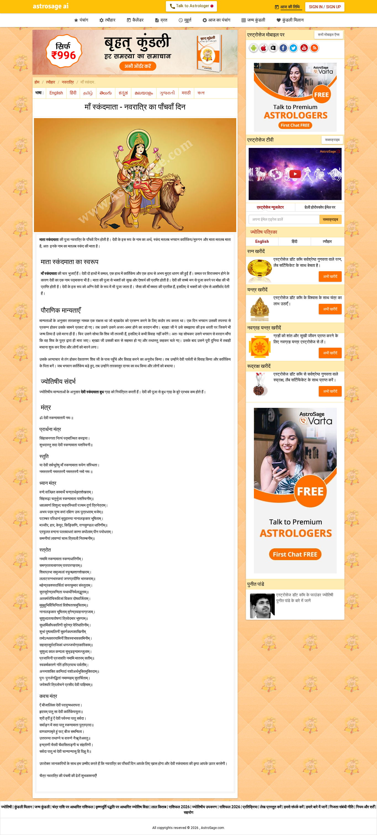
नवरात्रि (68, 82)
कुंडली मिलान (290, 20)
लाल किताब (159, 807)
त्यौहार (107, 20)
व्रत (161, 20)
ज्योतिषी (7, 807)
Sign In (316, 7)
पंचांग (81, 20)
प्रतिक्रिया (250, 807)
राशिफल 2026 (179, 807)
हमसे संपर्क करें (294, 807)
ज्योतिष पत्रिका (263, 232)
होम (36, 82)
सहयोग (188, 812)
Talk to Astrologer (189, 6)
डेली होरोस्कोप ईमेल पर (319, 207)
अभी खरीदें (330, 276)
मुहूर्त (184, 20)
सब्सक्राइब (332, 140)
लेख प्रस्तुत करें (271, 807)
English (262, 241)
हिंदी (294, 241)
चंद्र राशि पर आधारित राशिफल (73, 807)
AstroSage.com (212, 828)
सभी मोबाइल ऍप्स (328, 35)
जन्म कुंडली (253, 20)
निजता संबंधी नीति (342, 807)
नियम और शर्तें (365, 807)
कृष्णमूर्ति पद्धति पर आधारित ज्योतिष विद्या (122, 807)
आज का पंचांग (216, 20)
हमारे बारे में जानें (317, 807)
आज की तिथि (287, 6)
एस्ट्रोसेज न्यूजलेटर (270, 207)
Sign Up (333, 7)
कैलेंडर (135, 20)
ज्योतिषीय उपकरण (205, 807)
